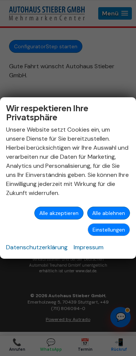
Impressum (89, 247)
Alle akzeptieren (59, 213)
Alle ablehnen (108, 213)
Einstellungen (109, 229)
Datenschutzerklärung (37, 247)
